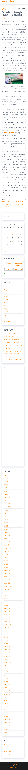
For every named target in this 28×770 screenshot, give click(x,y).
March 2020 (6, 716)
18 (7, 241)
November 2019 (7, 729)
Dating (5, 296)
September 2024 (7, 548)
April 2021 (6, 678)
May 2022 (6, 637)
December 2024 (7, 539)
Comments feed (7, 751)
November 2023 (7, 580)
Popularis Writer (14, 767)
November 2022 (7, 618)
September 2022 (7, 624)
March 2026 (6, 491)
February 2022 (7, 646)
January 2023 (7, 612)
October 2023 (7, 583)
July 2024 (6, 554)
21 (15, 241)
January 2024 (7, 573)
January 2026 (7, 497)
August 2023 (6, 589)
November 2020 (7, 694)
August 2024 (6, 551)
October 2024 (7, 545)
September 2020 (7, 700)
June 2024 (6, 558)
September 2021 (7, 662)
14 (15, 238)
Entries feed (6, 748)
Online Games (7, 312)
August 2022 (6, 627)
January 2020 (7, 723)
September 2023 (7, 586)
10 (4, 238)
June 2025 (6, 520)
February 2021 (7, 684)
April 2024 (6, 564)
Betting (5, 290)
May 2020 (6, 710)
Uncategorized (7, 321)
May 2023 (6, 599)
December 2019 (7, 726)
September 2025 (7, 510)
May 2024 (6, 561)
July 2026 (6, 478)
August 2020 (6, 704)
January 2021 (7, 688)
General (5, 302)
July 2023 (6, 592)
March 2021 (6, 681)
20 (12, 241)
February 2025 (7, 532)
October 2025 (7, 507)
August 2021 (6, 665)
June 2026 (6, 481)
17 (4, 241)
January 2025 (7, 535)
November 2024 (7, 542)
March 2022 (6, 643)
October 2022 (7, 621)
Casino (5, 293)
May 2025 (6, 523)
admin (4, 18)
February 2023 (7, 608)
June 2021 (6, 672)
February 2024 (7, 570)
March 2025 (6, 529)
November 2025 (7, 504)
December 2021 (7, 653)
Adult (5, 286)
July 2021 (6, 669)
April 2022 (6, 640)
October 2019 (7, 732)
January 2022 (7, 650)
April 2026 (6, 488)
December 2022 (7, 615)
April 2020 (6, 713)
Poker (4, 8)
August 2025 (6, 513)
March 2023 (6, 605)
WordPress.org (7, 754)
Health (5, 305)
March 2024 (6, 567)
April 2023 (6, 602)
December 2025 (7, 500)
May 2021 (6, 675)
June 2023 (6, 596)
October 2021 (7, 659)
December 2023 (7, 577)
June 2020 (6, 707)
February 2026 (7, 494)
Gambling (6, 299)
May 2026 (6, 485)
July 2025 (6, 516)
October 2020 (7, 697)
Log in (5, 745)
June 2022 (6, 634)
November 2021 (7, 656)
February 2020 (7, 719)
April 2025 (6, 526)
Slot (4, 318)
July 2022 (6, 631)
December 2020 (7, 691)
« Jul (5, 251)
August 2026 (6, 475)
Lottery (5, 309)
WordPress (16, 765)
